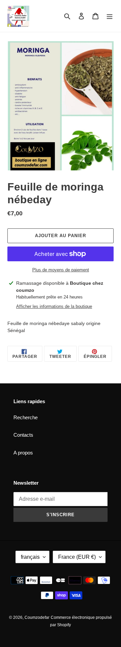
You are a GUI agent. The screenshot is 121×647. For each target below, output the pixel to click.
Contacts (23, 435)
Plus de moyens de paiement (60, 269)
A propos (23, 452)
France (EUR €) (77, 557)
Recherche (25, 417)
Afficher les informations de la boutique (54, 306)
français (30, 557)
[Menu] (110, 16)
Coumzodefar (37, 617)
